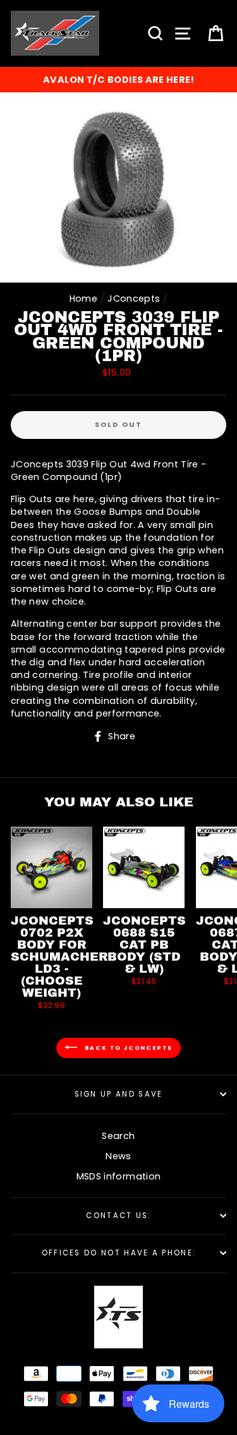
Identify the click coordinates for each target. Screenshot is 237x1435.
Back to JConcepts (127, 1048)
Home (83, 298)
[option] (118, 79)
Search (118, 1136)
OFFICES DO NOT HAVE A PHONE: (119, 1253)
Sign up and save (119, 1094)
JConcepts (133, 298)
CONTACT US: (118, 1215)
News (118, 1156)
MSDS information (118, 1176)
